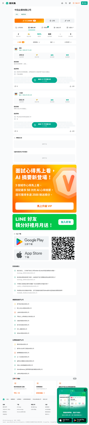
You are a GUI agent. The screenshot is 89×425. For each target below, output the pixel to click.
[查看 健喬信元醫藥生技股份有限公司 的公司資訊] (44, 361)
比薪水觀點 (33, 409)
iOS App (19, 407)
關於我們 (5, 407)
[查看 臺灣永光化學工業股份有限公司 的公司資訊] (44, 348)
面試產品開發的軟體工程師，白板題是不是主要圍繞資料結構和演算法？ (36, 277)
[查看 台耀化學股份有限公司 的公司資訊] (44, 373)
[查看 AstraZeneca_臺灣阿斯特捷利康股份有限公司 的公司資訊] (44, 369)
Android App (20, 409)
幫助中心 (47, 414)
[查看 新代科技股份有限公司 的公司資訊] (44, 325)
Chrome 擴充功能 (21, 411)
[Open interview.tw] (4, 399)
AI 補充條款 (48, 409)
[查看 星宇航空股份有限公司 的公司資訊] (44, 304)
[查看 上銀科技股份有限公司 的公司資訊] (44, 312)
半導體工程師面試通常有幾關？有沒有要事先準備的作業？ (33, 284)
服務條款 (47, 407)
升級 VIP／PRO (6, 409)
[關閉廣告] (85, 390)
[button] (9, 409)
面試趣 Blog (34, 407)
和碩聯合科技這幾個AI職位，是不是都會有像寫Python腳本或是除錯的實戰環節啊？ (40, 290)
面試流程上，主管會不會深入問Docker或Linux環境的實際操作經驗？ (36, 270)
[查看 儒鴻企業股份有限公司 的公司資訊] (44, 333)
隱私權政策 (47, 411)
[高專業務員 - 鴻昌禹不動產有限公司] (45, 388)
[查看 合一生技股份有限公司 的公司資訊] (44, 357)
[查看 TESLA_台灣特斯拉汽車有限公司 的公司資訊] (44, 316)
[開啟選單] (3, 3)
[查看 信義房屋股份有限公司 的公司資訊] (44, 321)
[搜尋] (66, 3)
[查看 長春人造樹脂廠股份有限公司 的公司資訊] (44, 365)
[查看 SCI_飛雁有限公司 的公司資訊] (44, 329)
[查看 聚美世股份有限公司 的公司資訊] (44, 344)
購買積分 (5, 411)
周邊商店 (5, 414)
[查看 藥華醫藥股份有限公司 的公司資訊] (44, 353)
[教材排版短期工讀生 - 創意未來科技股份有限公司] (23, 388)
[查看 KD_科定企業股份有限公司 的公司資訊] (44, 308)
